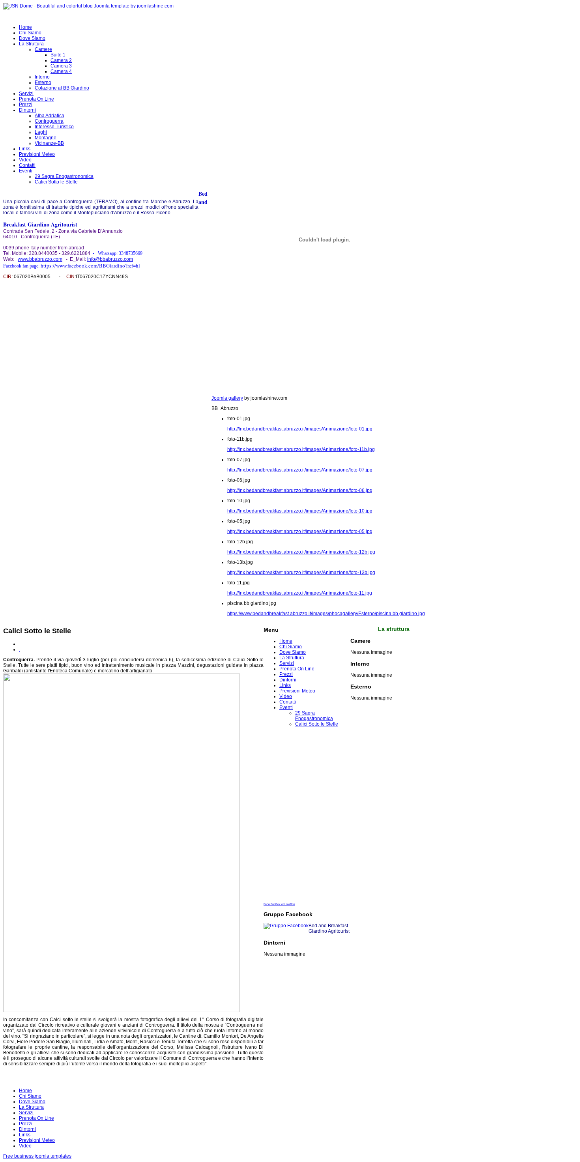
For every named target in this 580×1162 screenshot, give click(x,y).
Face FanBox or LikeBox (279, 904)
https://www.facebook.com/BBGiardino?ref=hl (90, 265)
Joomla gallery (227, 398)
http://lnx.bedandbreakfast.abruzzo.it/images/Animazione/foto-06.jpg (299, 490)
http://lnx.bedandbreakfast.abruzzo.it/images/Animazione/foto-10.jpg (299, 511)
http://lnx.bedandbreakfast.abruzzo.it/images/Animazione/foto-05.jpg (299, 531)
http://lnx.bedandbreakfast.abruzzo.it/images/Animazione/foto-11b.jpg (301, 449)
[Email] (19, 649)
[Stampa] (19, 644)
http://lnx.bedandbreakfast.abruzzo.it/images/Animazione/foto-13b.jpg (301, 572)
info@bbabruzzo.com (110, 259)
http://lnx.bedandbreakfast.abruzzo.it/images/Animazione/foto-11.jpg (299, 593)
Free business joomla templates (37, 1156)
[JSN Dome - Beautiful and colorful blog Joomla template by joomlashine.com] (88, 6)
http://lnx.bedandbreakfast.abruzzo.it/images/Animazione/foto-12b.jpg (301, 552)
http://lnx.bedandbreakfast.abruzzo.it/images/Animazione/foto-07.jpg (299, 470)
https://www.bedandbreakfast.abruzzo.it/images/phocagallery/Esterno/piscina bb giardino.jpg (326, 613)
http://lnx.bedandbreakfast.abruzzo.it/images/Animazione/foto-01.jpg (299, 429)
